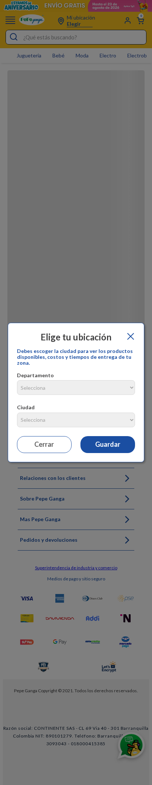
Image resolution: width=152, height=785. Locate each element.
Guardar (107, 444)
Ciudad (26, 407)
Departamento (35, 375)
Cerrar (44, 444)
